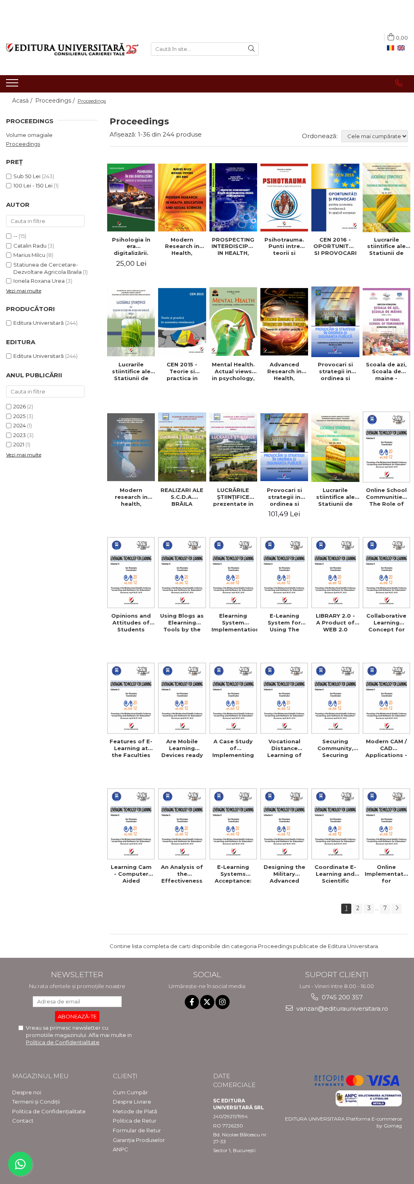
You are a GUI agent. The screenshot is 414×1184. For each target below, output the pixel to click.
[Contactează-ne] (399, 83)
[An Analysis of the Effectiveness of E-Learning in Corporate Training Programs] (182, 824)
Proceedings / (55, 100)
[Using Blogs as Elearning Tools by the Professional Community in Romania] (182, 572)
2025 (19, 416)
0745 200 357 (341, 997)
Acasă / (23, 100)
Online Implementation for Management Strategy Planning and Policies (387, 874)
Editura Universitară (38, 323)
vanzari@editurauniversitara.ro (341, 1008)
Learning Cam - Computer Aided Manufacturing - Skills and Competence (131, 874)
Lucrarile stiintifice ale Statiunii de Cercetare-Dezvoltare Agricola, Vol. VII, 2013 (335, 497)
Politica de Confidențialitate (49, 1111)
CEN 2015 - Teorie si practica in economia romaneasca (182, 371)
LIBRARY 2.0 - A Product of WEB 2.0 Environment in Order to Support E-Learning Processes (335, 622)
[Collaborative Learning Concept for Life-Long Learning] (386, 572)
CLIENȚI (125, 1076)
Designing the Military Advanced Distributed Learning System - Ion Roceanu (284, 874)
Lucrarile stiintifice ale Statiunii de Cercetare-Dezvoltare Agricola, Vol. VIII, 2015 (131, 371)
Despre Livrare (132, 1101)
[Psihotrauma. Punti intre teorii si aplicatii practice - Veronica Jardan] (284, 197)
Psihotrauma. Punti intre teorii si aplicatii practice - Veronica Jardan (284, 246)
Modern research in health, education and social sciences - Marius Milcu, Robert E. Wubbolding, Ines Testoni (131, 497)
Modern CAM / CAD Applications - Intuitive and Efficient (386, 748)
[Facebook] (192, 1002)
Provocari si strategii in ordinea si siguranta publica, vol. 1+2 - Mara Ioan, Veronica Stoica (335, 371)
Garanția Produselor (139, 1140)
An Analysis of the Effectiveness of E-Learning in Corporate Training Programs (182, 874)
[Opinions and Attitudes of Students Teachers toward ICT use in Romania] (131, 572)
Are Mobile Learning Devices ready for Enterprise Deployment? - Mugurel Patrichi (182, 748)
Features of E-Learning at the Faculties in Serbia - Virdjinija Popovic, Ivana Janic (131, 748)
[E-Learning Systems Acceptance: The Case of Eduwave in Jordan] (233, 824)
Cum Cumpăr (130, 1092)
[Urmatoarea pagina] (396, 909)
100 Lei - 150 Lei (33, 185)
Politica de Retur (134, 1120)
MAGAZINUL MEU (40, 1076)
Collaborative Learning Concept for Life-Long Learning (386, 622)
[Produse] (13, 85)
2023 (19, 435)
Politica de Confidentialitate (62, 1042)
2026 (19, 406)
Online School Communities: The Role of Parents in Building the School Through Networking (386, 497)
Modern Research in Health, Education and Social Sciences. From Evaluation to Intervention (182, 246)
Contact (23, 1120)
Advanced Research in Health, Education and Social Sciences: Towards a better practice (284, 371)
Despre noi (26, 1092)
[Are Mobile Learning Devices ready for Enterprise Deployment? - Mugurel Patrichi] (182, 698)
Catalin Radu (29, 245)
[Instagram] (222, 1002)
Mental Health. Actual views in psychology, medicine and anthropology (233, 371)
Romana (392, 48)
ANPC (120, 1149)
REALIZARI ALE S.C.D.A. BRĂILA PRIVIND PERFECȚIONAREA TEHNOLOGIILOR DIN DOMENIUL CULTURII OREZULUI (183, 497)
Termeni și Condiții (36, 1101)
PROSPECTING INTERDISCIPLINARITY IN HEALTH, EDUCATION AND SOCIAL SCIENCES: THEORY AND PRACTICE (234, 246)
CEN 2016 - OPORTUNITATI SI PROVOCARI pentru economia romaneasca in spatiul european (336, 246)
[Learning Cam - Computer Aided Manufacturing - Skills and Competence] (131, 824)
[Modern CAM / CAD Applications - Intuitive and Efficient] (386, 698)
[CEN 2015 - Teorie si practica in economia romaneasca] (182, 321)
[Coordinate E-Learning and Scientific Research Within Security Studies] (335, 824)
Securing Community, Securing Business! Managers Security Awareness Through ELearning (335, 748)
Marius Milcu (29, 255)
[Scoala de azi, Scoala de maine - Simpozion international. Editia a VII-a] (386, 321)
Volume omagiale (29, 135)
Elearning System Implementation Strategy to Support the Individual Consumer (234, 622)
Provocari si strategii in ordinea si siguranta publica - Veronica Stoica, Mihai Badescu (284, 497)
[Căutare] (251, 49)
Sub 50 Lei (26, 176)
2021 (18, 444)
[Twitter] (207, 1002)
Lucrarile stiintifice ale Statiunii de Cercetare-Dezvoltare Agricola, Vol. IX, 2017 (386, 246)
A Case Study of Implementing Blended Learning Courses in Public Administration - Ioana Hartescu (233, 748)
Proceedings (23, 144)
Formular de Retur (137, 1130)
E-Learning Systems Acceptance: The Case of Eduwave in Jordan (233, 874)
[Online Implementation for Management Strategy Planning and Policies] (386, 824)
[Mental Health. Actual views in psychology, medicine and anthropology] (233, 321)
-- (15, 236)
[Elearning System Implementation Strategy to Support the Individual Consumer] (233, 572)
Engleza (402, 48)
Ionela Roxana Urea (39, 281)
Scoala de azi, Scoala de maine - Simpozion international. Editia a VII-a (386, 371)
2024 (19, 425)
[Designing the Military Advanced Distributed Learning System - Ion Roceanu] (284, 824)
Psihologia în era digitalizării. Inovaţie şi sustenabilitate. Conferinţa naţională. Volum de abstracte (132, 246)
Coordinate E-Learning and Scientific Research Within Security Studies (335, 874)
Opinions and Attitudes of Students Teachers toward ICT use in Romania (131, 622)
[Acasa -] (72, 49)
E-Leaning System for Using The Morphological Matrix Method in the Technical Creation (284, 622)
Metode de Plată (135, 1111)
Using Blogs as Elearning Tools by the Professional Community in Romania (182, 622)
